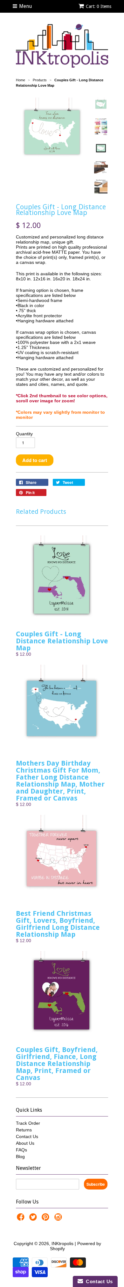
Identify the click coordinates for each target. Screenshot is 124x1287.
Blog (20, 1156)
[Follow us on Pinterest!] (46, 1218)
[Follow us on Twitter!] (34, 1218)
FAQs (21, 1149)
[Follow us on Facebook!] (21, 1218)
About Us (25, 1143)
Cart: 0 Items (98, 6)
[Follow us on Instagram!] (59, 1218)
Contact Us (27, 1136)
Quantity (24, 433)
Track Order (28, 1123)
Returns (24, 1129)
